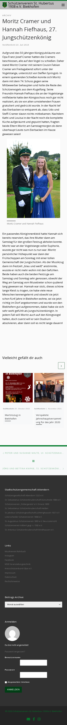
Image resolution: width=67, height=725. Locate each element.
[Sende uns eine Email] (28, 719)
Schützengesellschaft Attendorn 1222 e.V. (24, 495)
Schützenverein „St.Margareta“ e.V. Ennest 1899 (27, 504)
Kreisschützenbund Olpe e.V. (18, 568)
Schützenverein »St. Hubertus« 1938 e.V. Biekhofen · (38, 711)
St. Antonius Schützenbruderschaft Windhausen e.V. (29, 529)
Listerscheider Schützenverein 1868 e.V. (23, 516)
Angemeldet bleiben (18, 682)
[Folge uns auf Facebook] (34, 719)
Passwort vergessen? (15, 651)
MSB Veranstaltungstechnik (18, 564)
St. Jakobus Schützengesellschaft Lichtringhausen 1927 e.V (32, 512)
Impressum (10, 572)
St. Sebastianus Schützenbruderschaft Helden (26, 508)
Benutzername (13, 657)
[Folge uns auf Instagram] (39, 719)
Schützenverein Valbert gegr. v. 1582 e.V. (24, 525)
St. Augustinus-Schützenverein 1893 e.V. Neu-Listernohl (31, 521)
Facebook (9, 560)
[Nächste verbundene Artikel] (61, 365)
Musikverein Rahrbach (15, 551)
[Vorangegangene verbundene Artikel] (54, 365)
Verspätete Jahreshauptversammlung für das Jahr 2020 (48, 418)
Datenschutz (11, 577)
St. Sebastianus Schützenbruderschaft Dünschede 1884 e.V (33, 499)
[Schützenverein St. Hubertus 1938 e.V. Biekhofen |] (4, 4)
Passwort (10, 670)
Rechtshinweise (12, 581)
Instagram (9, 555)
